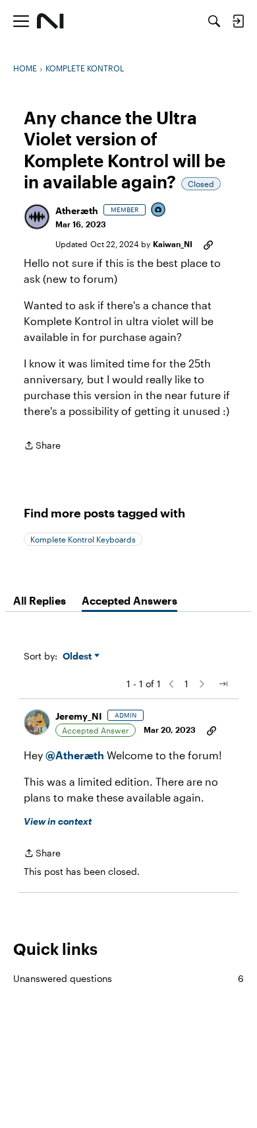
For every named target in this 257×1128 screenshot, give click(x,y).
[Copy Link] (208, 244)
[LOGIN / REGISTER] (238, 21)
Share (42, 446)
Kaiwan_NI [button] (172, 243)
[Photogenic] (159, 210)
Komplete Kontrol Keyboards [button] (83, 539)
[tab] (39, 600)
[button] (37, 217)
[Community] (50, 21)
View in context (58, 821)
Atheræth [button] (76, 210)
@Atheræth (74, 755)
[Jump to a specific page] (222, 684)
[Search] (214, 21)
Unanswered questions (128, 978)
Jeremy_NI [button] (78, 716)
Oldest (78, 656)
